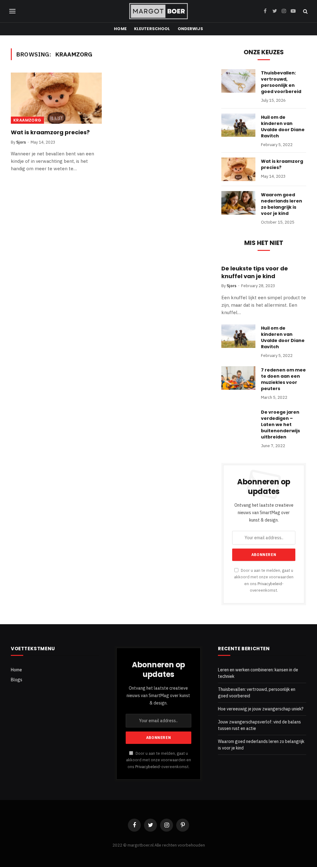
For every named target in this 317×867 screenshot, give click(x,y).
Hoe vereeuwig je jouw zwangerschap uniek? (260, 709)
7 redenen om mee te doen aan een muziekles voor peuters (283, 379)
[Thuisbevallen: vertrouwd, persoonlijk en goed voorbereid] (238, 81)
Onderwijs (190, 28)
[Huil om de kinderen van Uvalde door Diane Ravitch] (238, 125)
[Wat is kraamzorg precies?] (56, 98)
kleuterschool (152, 28)
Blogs (16, 679)
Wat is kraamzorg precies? (50, 132)
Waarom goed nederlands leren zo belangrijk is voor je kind (281, 204)
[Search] (305, 11)
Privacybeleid (270, 583)
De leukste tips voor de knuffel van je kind (254, 272)
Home (120, 28)
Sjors (21, 142)
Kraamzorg (27, 120)
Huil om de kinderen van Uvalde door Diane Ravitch (283, 126)
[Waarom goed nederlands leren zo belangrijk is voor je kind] (238, 203)
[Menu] (12, 11)
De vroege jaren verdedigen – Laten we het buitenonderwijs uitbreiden (280, 424)
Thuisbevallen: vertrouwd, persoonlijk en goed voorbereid (281, 82)
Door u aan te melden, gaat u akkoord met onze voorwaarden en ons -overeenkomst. (158, 760)
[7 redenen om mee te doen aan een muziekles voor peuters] (238, 378)
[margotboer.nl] (158, 11)
